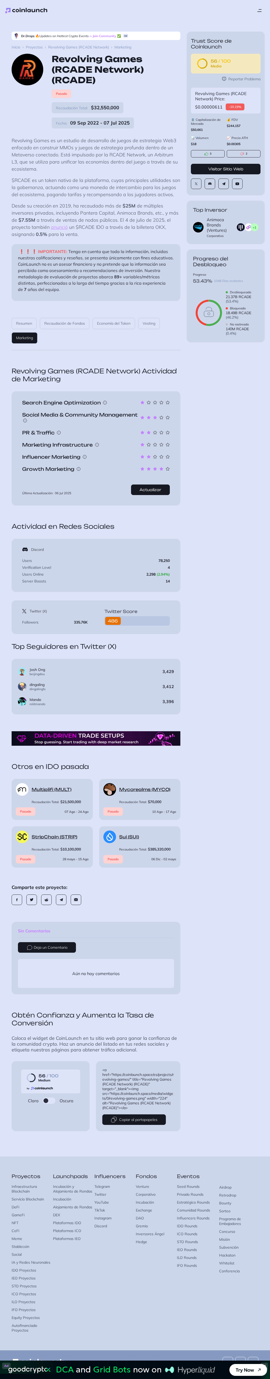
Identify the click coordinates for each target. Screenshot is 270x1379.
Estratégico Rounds (193, 1202)
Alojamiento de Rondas (72, 1207)
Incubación (62, 1199)
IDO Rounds (187, 1226)
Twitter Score (120, 611)
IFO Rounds (187, 1265)
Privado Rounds (190, 1194)
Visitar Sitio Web (225, 169)
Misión (224, 1239)
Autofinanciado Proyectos (24, 1328)
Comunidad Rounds (193, 1210)
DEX (56, 1215)
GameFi (18, 1215)
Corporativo (146, 1194)
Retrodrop (227, 1195)
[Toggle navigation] (259, 10)
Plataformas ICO (67, 1230)
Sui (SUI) (129, 836)
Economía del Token (114, 323)
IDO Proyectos (24, 1270)
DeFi (15, 1207)
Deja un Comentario (51, 947)
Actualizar (150, 489)
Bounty (225, 1203)
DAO (140, 1218)
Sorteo (224, 1211)
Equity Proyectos (26, 1317)
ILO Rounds (187, 1257)
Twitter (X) (38, 611)
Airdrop (225, 1187)
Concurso (227, 1231)
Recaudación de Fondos (64, 323)
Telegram (102, 1186)
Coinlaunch (26, 10)
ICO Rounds (187, 1234)
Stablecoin (20, 1246)
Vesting (149, 323)
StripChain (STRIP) (54, 836)
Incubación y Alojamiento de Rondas (72, 1189)
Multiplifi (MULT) (51, 789)
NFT (15, 1222)
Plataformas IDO (67, 1222)
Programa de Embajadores (230, 1221)
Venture (142, 1186)
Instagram (103, 1218)
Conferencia (229, 1271)
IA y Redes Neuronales (31, 1262)
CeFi (15, 1230)
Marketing (24, 337)
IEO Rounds (187, 1249)
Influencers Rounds (193, 1218)
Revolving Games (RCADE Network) (78, 47)
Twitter (100, 1194)
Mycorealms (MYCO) (144, 789)
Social (17, 1254)
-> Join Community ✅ (105, 36)
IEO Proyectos (24, 1278)
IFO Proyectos (24, 1309)
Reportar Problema (244, 79)
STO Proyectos (24, 1286)
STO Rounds (187, 1241)
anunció (59, 227)
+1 (254, 227)
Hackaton (227, 1255)
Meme (17, 1238)
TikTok (99, 1210)
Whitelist (226, 1263)
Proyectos (34, 47)
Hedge (141, 1241)
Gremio (142, 1226)
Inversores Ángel (150, 1234)
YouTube (101, 1202)
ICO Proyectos (24, 1294)
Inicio (16, 47)
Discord (37, 549)
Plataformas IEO (67, 1238)
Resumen (24, 323)
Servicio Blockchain (28, 1199)
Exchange (144, 1210)
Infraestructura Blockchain (24, 1189)
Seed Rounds (188, 1186)
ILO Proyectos (23, 1301)
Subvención (229, 1247)
